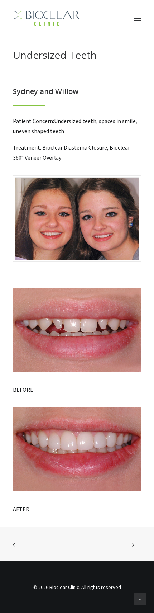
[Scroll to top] (140, 598)
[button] (137, 18)
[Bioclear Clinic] (47, 18)
